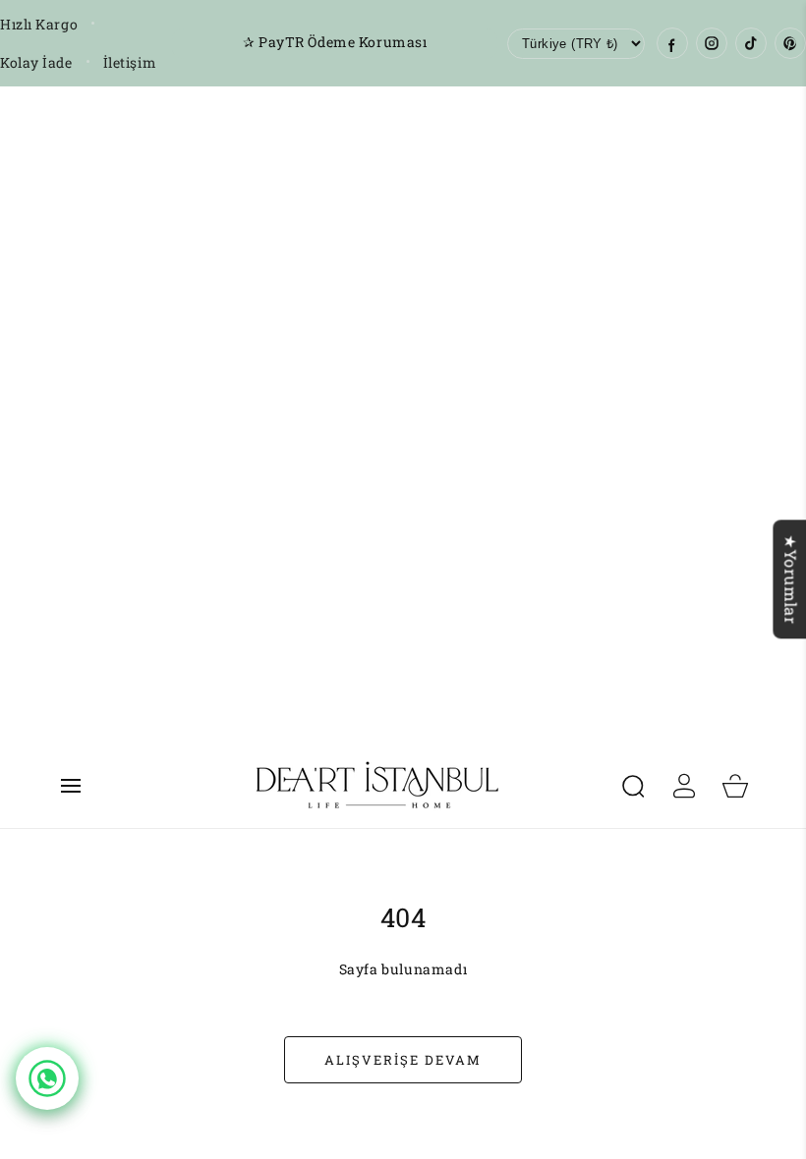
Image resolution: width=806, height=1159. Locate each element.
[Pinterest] (790, 43)
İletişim (129, 62)
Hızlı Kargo (39, 24)
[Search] (633, 786)
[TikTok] (751, 43)
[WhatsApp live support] (47, 1078)
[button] (70, 785)
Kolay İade (36, 62)
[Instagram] (711, 43)
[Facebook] (672, 43)
